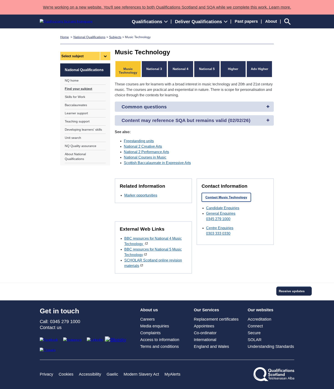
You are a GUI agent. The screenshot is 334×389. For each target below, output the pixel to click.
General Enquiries (220, 213)
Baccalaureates (76, 105)
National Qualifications (89, 37)
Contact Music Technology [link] (226, 197)
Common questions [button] (144, 106)
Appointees (204, 326)
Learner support (76, 113)
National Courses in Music (145, 157)
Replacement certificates (216, 319)
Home (64, 37)
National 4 (180, 69)
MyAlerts (172, 374)
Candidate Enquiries (222, 208)
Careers (147, 319)
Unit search (73, 138)
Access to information (159, 339)
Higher (233, 69)
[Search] (287, 21)
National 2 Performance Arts (146, 152)
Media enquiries (154, 326)
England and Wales (211, 346)
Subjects (115, 37)
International (205, 339)
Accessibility (90, 374)
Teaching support (77, 121)
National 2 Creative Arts (143, 146)
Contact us (51, 327)
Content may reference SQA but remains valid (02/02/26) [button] (186, 120)
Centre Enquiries (219, 228)
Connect (255, 326)
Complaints (150, 333)
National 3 (154, 69)
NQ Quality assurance (80, 146)
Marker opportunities (140, 195)
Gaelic (112, 374)
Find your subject (78, 88)
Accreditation (259, 319)
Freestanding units (139, 141)
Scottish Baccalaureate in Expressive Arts (157, 163)
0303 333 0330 (218, 233)
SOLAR (255, 339)
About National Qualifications (75, 156)
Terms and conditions (159, 346)
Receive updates (292, 291)
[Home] (66, 21)
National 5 (207, 69)
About (271, 21)
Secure (254, 333)
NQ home (72, 80)
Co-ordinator (205, 333)
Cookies (66, 374)
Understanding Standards (271, 346)
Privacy (46, 374)
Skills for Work (75, 97)
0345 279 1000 (218, 219)
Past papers (246, 21)
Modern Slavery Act (141, 374)
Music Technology (128, 70)
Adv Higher (259, 69)
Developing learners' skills (83, 129)
